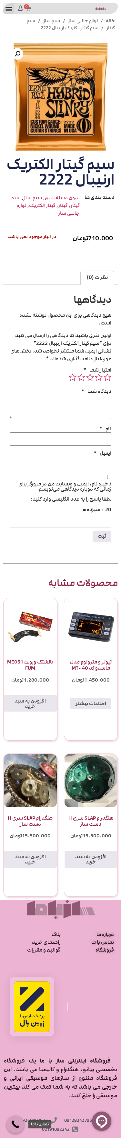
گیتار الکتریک (42, 205)
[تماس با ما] (15, 1124)
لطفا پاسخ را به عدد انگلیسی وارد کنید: (71, 499)
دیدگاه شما (96, 391)
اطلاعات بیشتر (91, 703)
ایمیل (102, 453)
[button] (8, 8)
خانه (110, 20)
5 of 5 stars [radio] (72, 377)
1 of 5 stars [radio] (107, 377)
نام (105, 428)
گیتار (62, 205)
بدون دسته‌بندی (62, 197)
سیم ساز (51, 20)
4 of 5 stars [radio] (81, 377)
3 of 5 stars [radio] (90, 377)
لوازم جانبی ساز (83, 20)
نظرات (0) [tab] (97, 277)
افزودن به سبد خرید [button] (30, 703)
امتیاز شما (97, 370)
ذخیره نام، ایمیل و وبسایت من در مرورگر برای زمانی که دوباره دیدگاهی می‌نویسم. (64, 486)
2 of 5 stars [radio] (99, 377)
